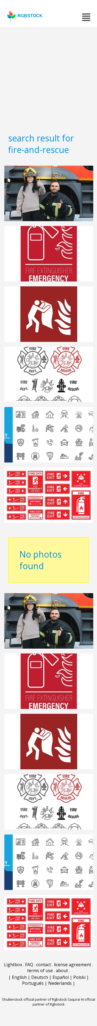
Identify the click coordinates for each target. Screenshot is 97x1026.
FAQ (29, 965)
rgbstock (30, 15)
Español (61, 977)
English (19, 977)
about (62, 970)
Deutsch (39, 977)
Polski (79, 977)
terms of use (40, 970)
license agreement (72, 965)
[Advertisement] (48, 78)
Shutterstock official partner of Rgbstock (34, 999)
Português (33, 983)
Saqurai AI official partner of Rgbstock (64, 1002)
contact (43, 965)
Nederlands (60, 983)
